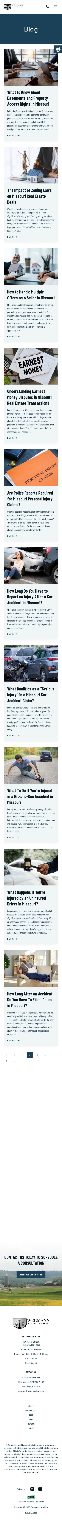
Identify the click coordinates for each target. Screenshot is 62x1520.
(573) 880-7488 (37, 1382)
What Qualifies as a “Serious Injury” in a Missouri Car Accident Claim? (30, 694)
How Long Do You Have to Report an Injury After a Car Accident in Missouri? (30, 596)
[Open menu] (55, 7)
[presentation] (31, 67)
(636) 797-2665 (48, 6)
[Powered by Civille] (31, 1499)
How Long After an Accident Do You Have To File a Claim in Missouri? (30, 999)
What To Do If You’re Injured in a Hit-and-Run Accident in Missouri (30, 796)
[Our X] (33, 1489)
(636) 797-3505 (33, 1386)
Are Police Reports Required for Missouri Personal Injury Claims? (30, 498)
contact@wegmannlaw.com (31, 1391)
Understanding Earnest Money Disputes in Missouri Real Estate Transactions (29, 396)
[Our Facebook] (41, 1489)
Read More (13, 135)
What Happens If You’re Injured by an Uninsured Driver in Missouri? (26, 897)
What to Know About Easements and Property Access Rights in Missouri (28, 98)
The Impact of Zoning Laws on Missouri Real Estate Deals (29, 195)
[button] (58, 49)
